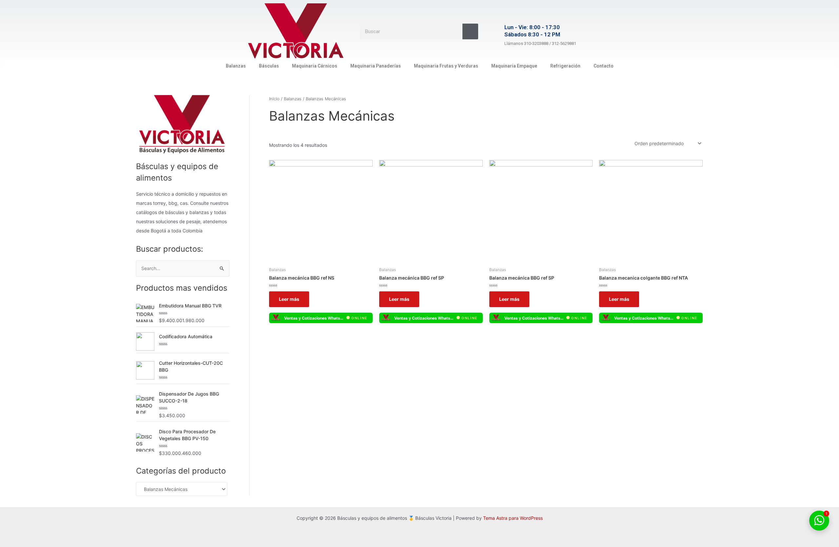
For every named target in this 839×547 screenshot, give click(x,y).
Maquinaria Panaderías (375, 65)
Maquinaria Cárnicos (314, 65)
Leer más (289, 299)
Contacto (604, 65)
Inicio (274, 98)
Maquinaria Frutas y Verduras (446, 65)
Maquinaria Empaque (514, 65)
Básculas (269, 65)
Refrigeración (565, 65)
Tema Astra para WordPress (513, 518)
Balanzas (236, 65)
